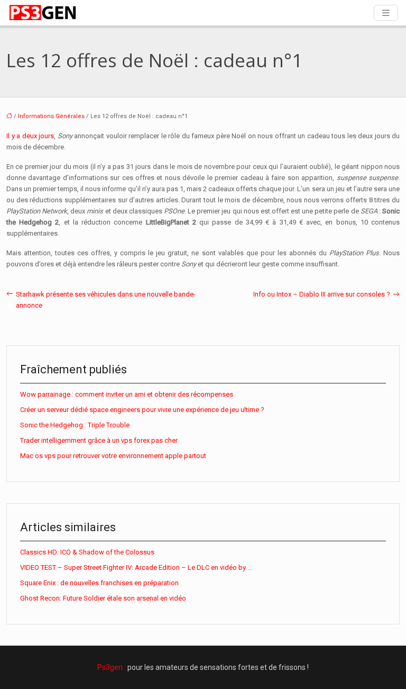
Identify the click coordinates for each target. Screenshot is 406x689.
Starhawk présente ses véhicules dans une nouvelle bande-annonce (106, 299)
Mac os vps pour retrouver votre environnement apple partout (113, 456)
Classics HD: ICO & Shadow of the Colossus (87, 552)
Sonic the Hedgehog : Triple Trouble (75, 425)
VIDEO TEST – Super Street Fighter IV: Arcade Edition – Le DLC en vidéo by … (136, 567)
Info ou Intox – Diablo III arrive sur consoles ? (321, 294)
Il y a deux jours (30, 136)
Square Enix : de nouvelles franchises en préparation (99, 583)
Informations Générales (51, 116)
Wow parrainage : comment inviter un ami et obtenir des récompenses (126, 394)
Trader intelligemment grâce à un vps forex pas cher (99, 440)
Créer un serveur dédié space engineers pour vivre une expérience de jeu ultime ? (142, 410)
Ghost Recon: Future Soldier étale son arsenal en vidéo (103, 598)
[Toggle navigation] (386, 13)
